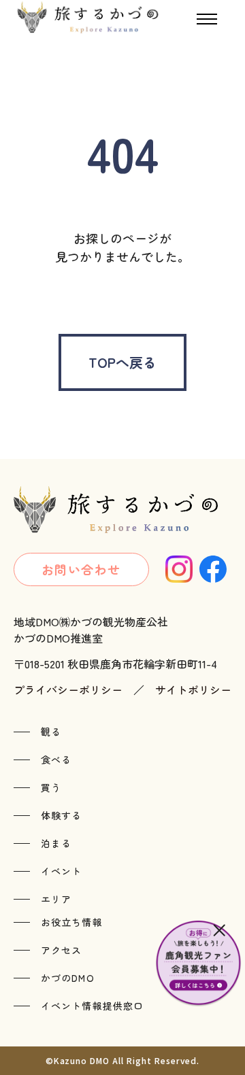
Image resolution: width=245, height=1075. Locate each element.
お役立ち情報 (72, 922)
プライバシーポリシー (68, 689)
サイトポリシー (193, 689)
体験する (61, 815)
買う (51, 787)
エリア (56, 899)
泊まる (56, 843)
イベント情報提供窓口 (92, 1005)
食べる (56, 759)
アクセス (61, 950)
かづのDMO (68, 978)
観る (51, 731)
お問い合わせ (81, 569)
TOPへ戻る (122, 362)
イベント (61, 871)
